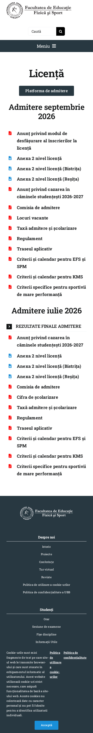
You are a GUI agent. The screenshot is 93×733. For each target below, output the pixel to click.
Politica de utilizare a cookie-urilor (46, 585)
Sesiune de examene (46, 627)
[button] (46, 326)
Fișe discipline (47, 634)
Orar (47, 619)
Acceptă (46, 725)
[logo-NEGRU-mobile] (38, 4)
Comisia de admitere (38, 207)
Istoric (46, 547)
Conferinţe (46, 562)
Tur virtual (46, 569)
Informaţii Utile (46, 642)
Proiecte (46, 554)
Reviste (46, 577)
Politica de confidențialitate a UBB (46, 592)
